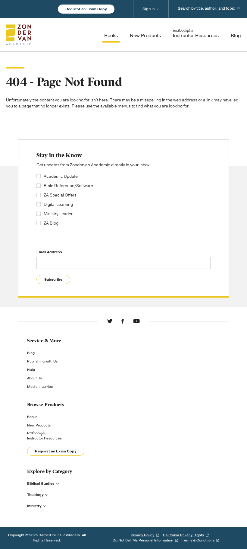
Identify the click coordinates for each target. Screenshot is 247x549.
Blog (31, 352)
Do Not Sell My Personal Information (143, 540)
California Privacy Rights (183, 535)
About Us (34, 378)
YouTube (136, 321)
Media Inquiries (40, 386)
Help (31, 369)
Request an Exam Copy (86, 9)
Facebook (122, 321)
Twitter (109, 321)
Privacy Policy (142, 535)
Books (32, 416)
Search (239, 8)
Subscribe (53, 279)
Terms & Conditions (198, 540)
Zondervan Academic (18, 34)
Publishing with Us (42, 361)
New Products (39, 425)
